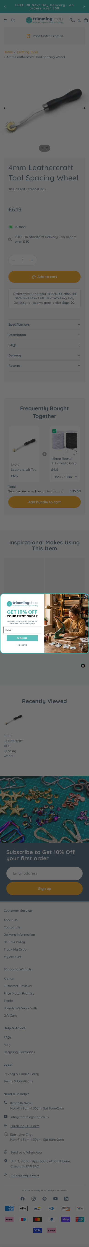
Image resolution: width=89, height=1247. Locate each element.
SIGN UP (22, 638)
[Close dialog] (86, 596)
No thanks (22, 645)
